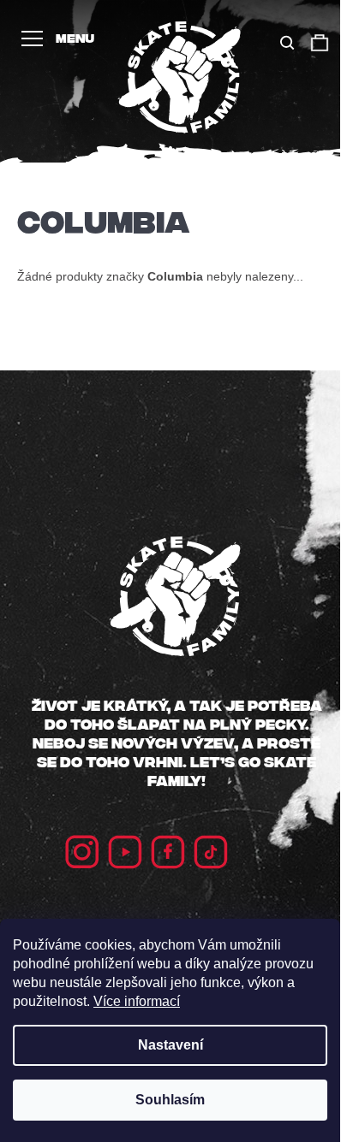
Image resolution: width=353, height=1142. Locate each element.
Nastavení (170, 1045)
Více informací (136, 1001)
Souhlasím (170, 1099)
